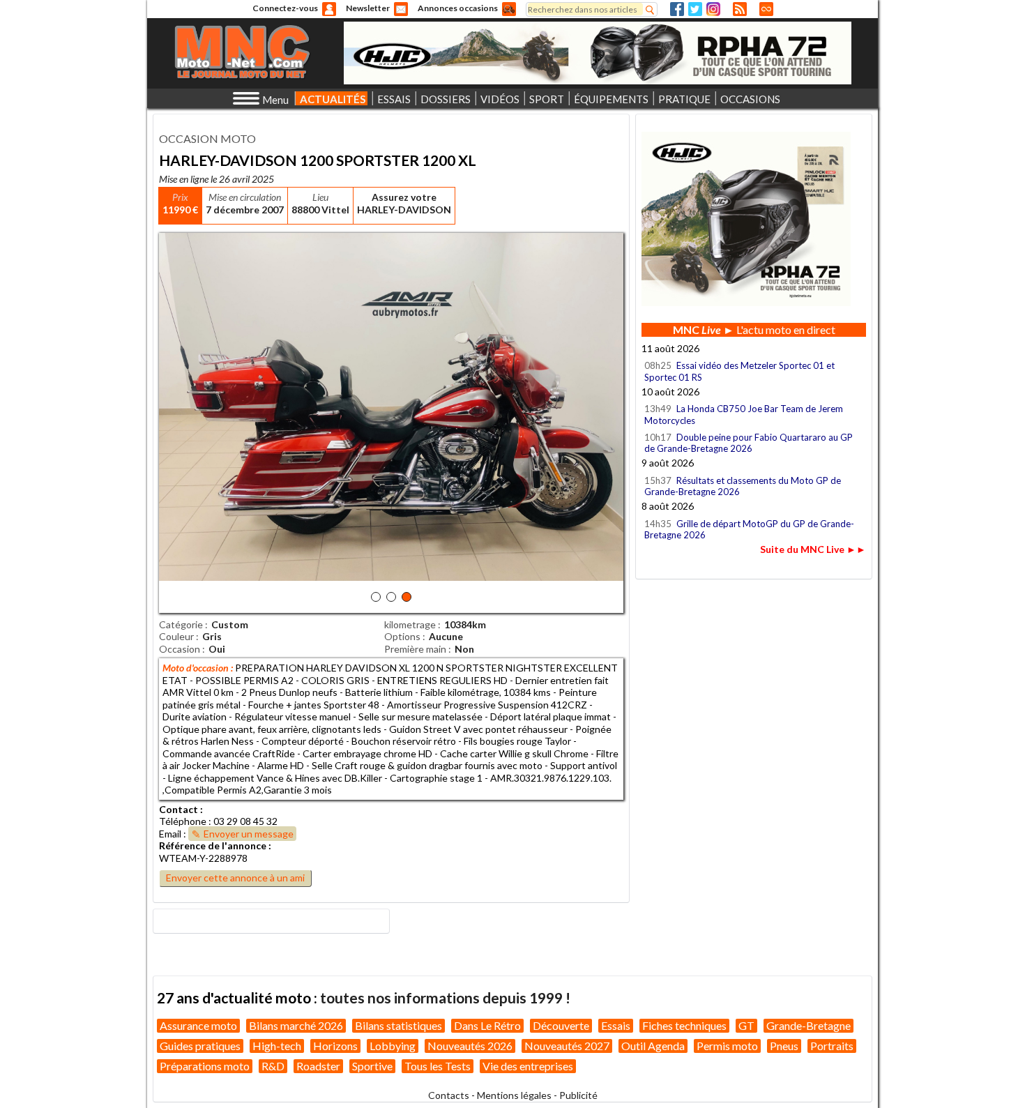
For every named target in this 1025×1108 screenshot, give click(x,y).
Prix (180, 197)
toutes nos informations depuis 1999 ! (445, 997)
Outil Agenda (653, 1045)
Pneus (784, 1045)
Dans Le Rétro (487, 1025)
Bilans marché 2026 (296, 1025)
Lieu (320, 197)
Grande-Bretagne (808, 1025)
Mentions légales (514, 1095)
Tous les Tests (437, 1065)
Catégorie (181, 624)
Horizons (335, 1045)
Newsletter (368, 8)
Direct (766, 9)
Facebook (677, 9)
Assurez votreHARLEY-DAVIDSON (404, 203)
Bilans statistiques (398, 1025)
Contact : (181, 809)
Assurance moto (198, 1025)
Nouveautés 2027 (566, 1045)
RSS (740, 9)
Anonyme (329, 9)
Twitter (695, 9)
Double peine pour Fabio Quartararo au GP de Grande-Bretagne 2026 (748, 443)
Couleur (176, 636)
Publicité (578, 1095)
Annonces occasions (458, 8)
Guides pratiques (200, 1045)
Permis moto (727, 1045)
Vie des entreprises (528, 1065)
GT (746, 1025)
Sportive (372, 1065)
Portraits (831, 1045)
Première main (415, 649)
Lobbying (393, 1045)
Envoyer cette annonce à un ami (235, 877)
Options (402, 636)
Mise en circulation (244, 197)
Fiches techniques (684, 1025)
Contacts (448, 1095)
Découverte (561, 1025)
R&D (272, 1065)
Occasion (179, 649)
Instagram (713, 9)
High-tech (276, 1045)
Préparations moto (205, 1065)
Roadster (318, 1065)
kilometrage (410, 624)
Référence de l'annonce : (215, 845)
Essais (615, 1025)
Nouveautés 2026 (469, 1045)
